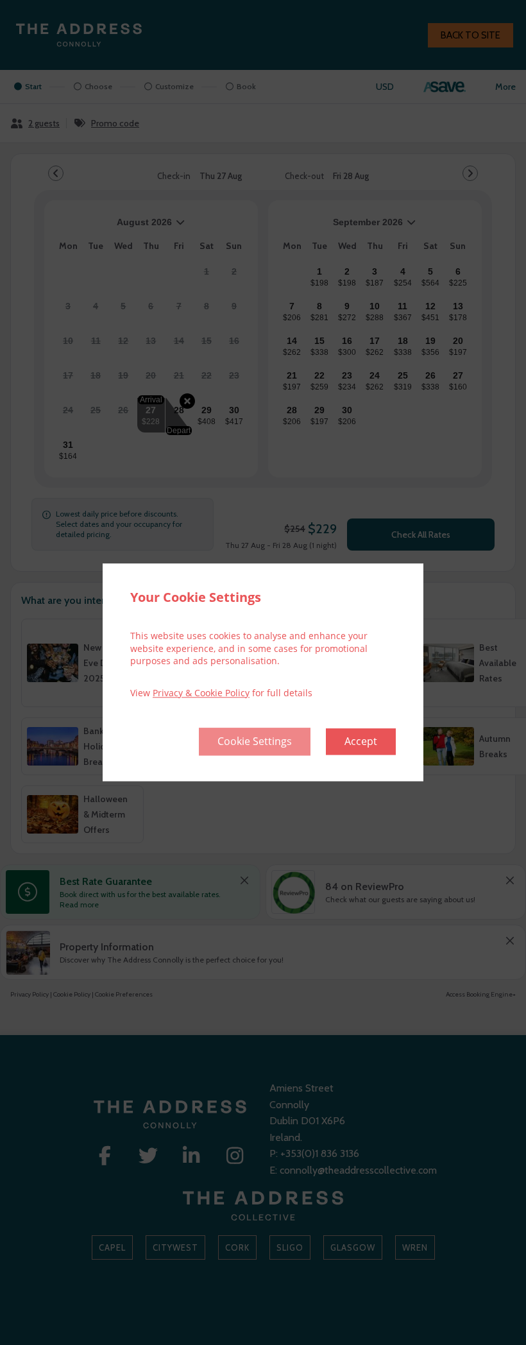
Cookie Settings (254, 742)
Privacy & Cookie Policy (201, 693)
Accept (360, 742)
